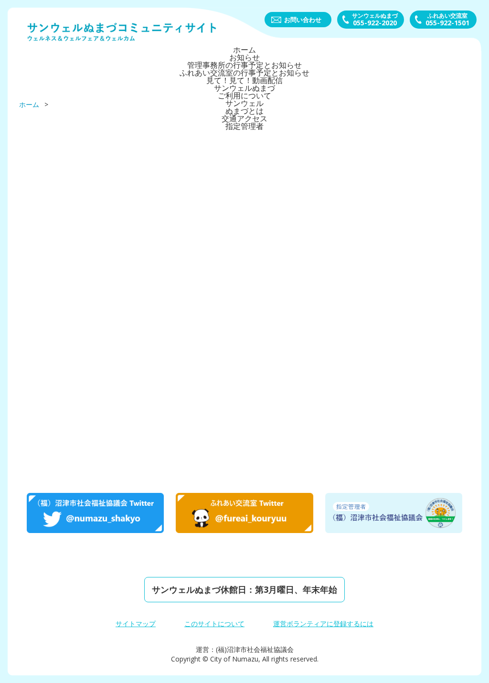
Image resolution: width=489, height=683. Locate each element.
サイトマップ (136, 623)
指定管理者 (244, 126)
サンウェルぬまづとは (244, 107)
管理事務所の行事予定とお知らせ (244, 65)
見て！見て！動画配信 (244, 80)
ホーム (244, 49)
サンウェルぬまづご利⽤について (244, 92)
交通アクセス (244, 118)
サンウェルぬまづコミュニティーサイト (122, 31)
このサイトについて (214, 623)
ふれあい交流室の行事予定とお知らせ (244, 72)
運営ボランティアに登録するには (323, 623)
